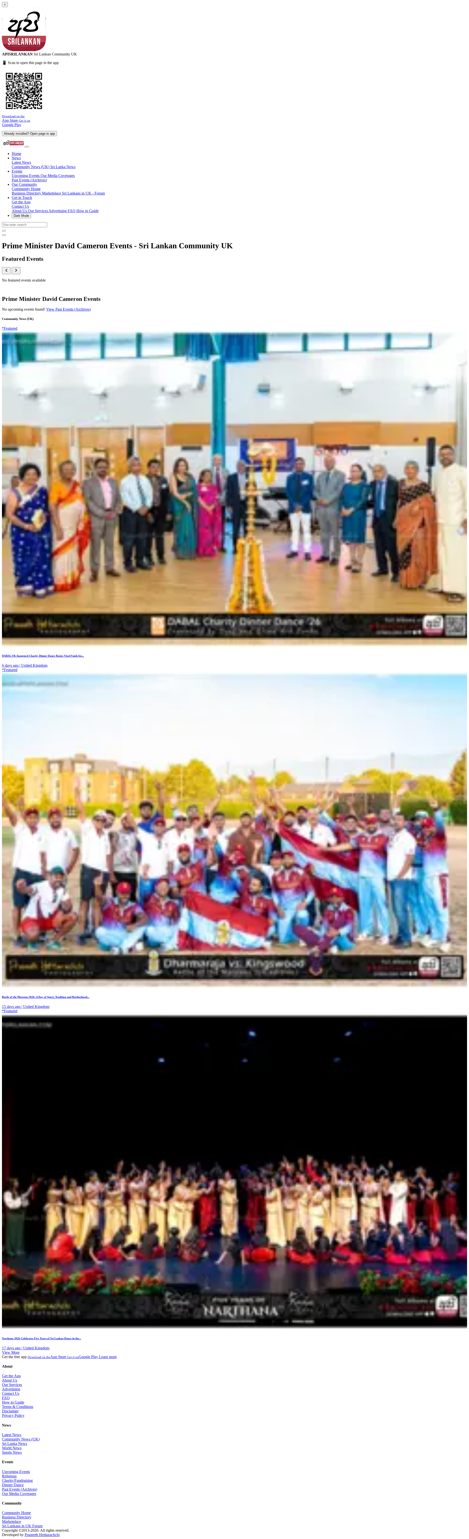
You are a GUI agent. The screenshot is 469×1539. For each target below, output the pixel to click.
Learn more (108, 1357)
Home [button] (16, 154)
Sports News (12, 1452)
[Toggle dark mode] (4, 235)
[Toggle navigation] (27, 146)
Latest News (21, 162)
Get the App (21, 202)
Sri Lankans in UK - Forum (83, 193)
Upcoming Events (26, 176)
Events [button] (17, 171)
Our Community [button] (24, 184)
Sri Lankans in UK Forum (22, 1526)
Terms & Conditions (17, 1407)
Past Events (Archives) (29, 180)
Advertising (58, 211)
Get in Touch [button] (22, 198)
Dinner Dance (13, 1485)
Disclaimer (10, 1411)
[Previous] (6, 270)
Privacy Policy (13, 1415)
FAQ (72, 211)
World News (11, 1448)
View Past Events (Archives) (68, 309)
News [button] (16, 158)
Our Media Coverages (58, 176)
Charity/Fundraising (17, 1480)
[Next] (16, 270)
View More (11, 1352)
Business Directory (27, 193)
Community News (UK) (31, 167)
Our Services (38, 211)
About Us (20, 211)
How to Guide (87, 211)
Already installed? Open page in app (29, 133)
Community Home (26, 189)
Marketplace (52, 193)
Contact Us (20, 206)
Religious (9, 1476)
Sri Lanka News (62, 167)
